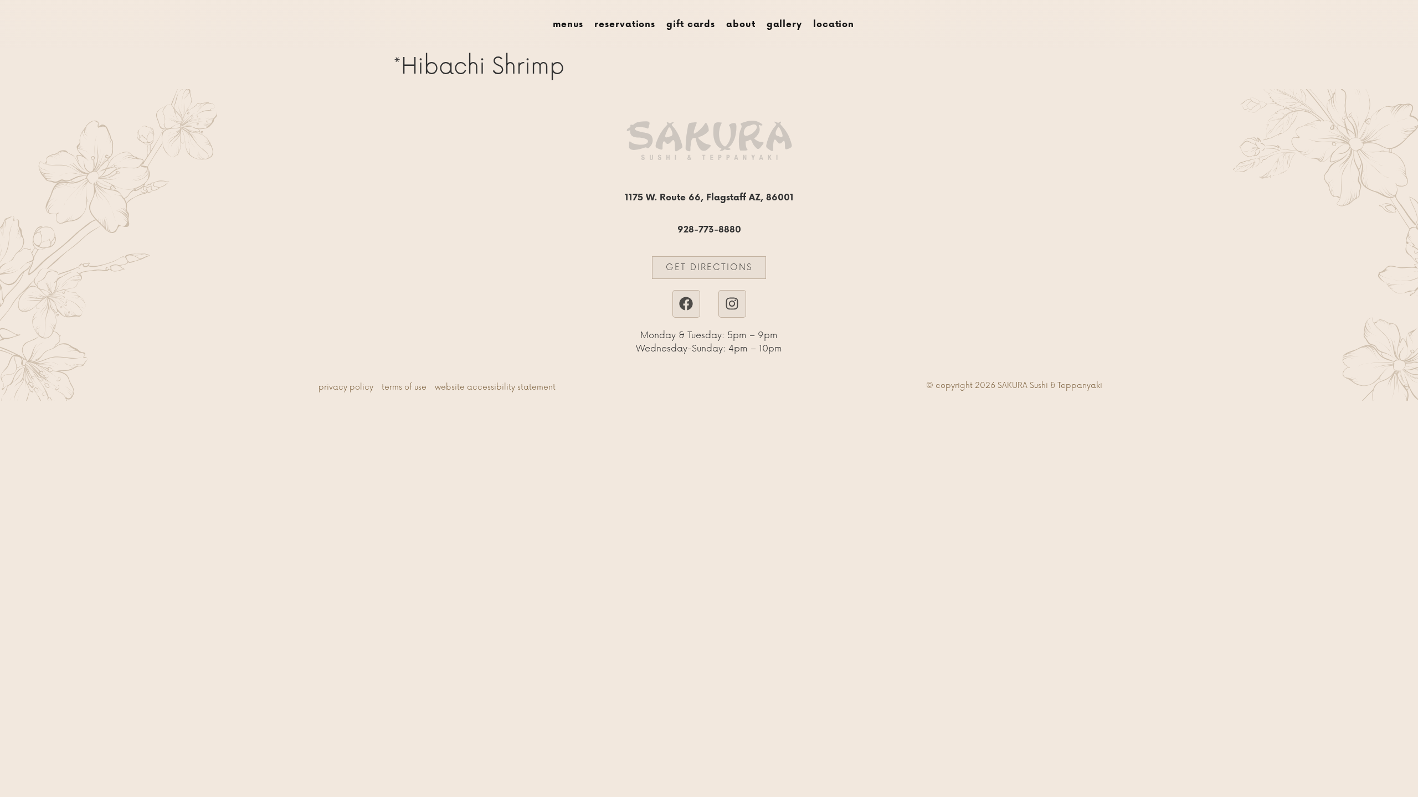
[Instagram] (732, 304)
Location (833, 24)
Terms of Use (404, 387)
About (741, 24)
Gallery (784, 24)
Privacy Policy (345, 387)
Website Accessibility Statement (495, 387)
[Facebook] (686, 304)
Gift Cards (690, 24)
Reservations (624, 24)
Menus (568, 24)
